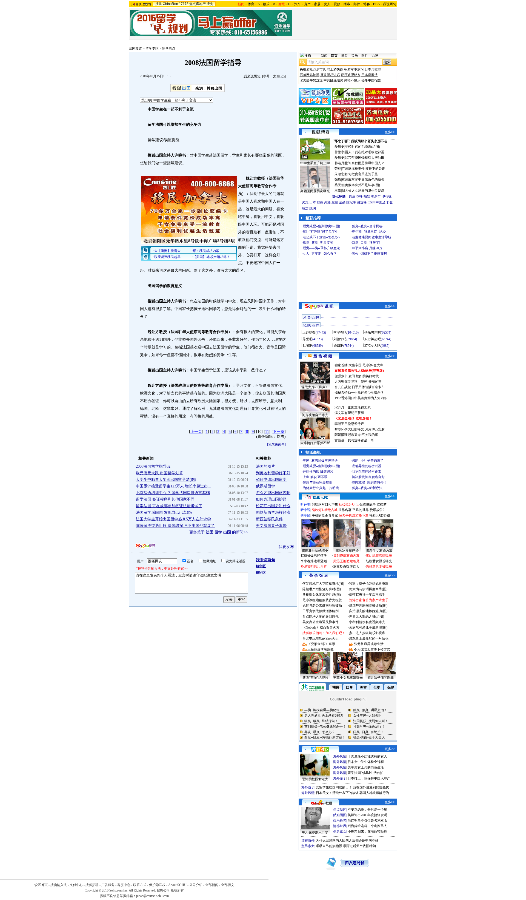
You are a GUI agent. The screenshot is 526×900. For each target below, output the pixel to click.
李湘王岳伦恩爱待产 (349, 424)
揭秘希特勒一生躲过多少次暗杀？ (359, 392)
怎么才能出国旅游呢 (273, 493)
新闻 (324, 56)
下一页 (278, 432)
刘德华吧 (340, 339)
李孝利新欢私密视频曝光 (367, 622)
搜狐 (158, 4)
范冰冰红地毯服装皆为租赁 (322, 600)
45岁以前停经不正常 (366, 471)
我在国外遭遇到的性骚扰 (371, 787)
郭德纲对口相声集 (325, 504)
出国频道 (135, 48)
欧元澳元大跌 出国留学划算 (159, 473)
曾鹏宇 (339, 152)
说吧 (374, 56)
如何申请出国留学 (271, 480)
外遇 (327, 202)
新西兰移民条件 (269, 519)
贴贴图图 (339, 815)
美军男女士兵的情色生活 (366, 767)
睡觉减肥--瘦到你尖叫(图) (321, 226)
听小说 (305, 510)
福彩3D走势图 (379, 515)
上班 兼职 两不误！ (317, 477)
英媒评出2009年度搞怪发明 (367, 815)
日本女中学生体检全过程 (366, 762)
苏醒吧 (307, 339)
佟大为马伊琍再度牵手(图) (368, 589)
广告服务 (108, 885)
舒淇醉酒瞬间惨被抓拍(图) (368, 605)
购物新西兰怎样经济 (273, 512)
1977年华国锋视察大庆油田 (364, 158)
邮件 (356, 4)
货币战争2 (377, 510)
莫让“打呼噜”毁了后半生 (320, 232)
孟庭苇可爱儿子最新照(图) (368, 627)
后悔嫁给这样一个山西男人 (367, 826)
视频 (337, 4)
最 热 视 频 (322, 356)
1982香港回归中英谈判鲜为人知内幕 (361, 398)
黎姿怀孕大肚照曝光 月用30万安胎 (360, 429)
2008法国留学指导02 (153, 466)
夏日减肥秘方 (351, 75)
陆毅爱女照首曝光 (379, 561)
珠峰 (359, 196)
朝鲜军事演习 (354, 69)
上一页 (196, 432)
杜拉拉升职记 (349, 504)
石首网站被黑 (309, 75)
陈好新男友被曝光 (379, 567)
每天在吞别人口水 (315, 832)
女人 (327, 4)
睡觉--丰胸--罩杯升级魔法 (321, 248)
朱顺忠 (339, 174)
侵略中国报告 (371, 80)
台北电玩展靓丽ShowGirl (320, 638)
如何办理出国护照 (271, 499)
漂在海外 (308, 840)
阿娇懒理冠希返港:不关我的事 (356, 435)
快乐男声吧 (372, 332)
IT (289, 4)
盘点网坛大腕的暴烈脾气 (320, 616)
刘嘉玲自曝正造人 (346, 567)
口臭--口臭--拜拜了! (366, 243)
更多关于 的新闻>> (218, 532)
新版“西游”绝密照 (315, 678)
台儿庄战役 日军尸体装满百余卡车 (360, 387)
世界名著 (344, 510)
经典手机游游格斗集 (353, 515)
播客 (347, 4)
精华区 (261, 566)
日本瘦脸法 (369, 75)
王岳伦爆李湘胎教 (320, 649)
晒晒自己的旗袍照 (329, 846)
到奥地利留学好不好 (273, 473)
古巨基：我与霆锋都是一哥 (354, 440)
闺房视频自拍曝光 (315, 415)
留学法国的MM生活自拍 (365, 773)
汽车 (297, 4)
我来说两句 (252, 76)
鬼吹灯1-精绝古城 (325, 510)
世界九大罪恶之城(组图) (366, 616)
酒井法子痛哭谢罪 (380, 678)
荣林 (338, 169)
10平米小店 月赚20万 (367, 248)
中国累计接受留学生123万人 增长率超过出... (173, 486)
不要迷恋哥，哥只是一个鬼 (367, 809)
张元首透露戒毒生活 (369, 644)
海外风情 (339, 756)
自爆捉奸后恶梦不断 (315, 443)
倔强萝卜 (341, 376)
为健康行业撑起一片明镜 (321, 488)
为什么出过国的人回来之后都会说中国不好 (347, 840)
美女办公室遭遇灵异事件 (320, 622)
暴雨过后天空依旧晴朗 (359, 846)
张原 (338, 179)
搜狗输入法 (58, 885)
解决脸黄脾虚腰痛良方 (368, 477)
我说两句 (389, 4)
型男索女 (339, 831)
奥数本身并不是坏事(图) (362, 185)
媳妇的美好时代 (367, 376)
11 (267, 432)
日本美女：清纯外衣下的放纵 (337, 793)
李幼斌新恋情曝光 (379, 556)
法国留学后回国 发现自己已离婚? (164, 512)
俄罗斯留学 (265, 486)
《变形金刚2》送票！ (323, 644)
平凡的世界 (360, 510)
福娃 (367, 196)
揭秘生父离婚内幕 (379, 551)
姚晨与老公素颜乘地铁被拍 (322, 605)
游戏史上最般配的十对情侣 (368, 638)
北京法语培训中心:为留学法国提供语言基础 (173, 493)
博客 (366, 4)
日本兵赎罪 (373, 69)
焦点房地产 (197, 4)
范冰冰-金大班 (372, 365)
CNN (371, 202)
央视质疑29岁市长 (313, 69)
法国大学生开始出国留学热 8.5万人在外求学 (173, 519)
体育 (251, 4)
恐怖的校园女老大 (315, 779)
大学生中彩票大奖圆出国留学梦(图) (166, 480)
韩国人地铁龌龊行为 (374, 793)
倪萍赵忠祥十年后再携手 (367, 595)
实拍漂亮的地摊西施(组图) (368, 611)
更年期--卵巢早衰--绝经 (369, 232)
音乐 (354, 56)
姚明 (312, 208)
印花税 (386, 196)
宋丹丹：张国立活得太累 (353, 407)
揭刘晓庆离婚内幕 (346, 556)
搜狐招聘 (92, 885)
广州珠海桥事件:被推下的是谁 (363, 169)
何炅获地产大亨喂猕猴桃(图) (323, 584)
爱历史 (339, 147)
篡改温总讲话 (330, 75)
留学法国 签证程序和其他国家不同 (165, 499)
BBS (376, 4)
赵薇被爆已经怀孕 (314, 556)
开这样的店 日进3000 (318, 471)
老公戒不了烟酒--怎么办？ (322, 237)
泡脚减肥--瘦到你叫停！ (369, 482)
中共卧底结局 (333, 80)
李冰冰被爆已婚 (347, 551)
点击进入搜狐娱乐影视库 (367, 633)
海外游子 (339, 778)
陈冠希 (351, 202)
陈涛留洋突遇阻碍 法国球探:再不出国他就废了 (175, 526)
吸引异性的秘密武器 (366, 466)
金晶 (342, 202)
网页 (334, 56)
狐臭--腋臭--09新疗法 (367, 488)
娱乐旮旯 (339, 820)
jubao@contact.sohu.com (152, 896)
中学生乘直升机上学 (315, 163)
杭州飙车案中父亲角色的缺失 (363, 179)
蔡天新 (339, 185)
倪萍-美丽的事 (371, 382)
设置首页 (41, 885)
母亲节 (376, 196)
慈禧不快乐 (352, 80)
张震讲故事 (367, 504)
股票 (334, 202)
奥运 (352, 196)
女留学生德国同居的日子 (334, 787)
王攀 (338, 190)
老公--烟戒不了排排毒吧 (369, 253)
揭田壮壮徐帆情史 (315, 551)
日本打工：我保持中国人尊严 (369, 778)
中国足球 (382, 202)
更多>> (390, 132)
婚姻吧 (338, 346)
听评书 (305, 504)
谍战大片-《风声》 (315, 387)
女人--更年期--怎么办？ (320, 253)
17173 (183, 4)
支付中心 (76, 885)
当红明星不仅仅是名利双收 (367, 820)
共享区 (305, 515)
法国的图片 (265, 466)
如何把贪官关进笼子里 (361, 174)
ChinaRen (170, 4)
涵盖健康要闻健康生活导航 (371, 237)
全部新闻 (211, 885)
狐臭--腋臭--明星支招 (318, 243)
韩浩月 (339, 163)
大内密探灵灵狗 (346, 382)
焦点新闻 (339, 809)
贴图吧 (307, 346)
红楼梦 (382, 504)
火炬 (305, 202)
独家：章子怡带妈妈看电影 (368, 584)
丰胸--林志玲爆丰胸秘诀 (320, 460)
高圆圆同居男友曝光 (315, 191)
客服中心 (123, 885)
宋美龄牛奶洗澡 (311, 80)
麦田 (351, 376)
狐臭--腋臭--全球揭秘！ (369, 226)
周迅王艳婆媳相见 (346, 561)
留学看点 (168, 48)
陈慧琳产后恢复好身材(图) (321, 589)
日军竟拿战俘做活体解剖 (320, 611)
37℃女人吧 (372, 346)
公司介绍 (195, 885)
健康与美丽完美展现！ (319, 482)
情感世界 (339, 826)
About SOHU (177, 885)
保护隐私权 (157, 885)
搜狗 (210, 4)
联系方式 (139, 885)
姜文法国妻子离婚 (271, 526)
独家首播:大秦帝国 (348, 365)
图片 (364, 56)
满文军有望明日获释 (349, 413)
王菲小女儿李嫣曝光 (348, 678)
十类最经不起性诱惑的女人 (367, 756)
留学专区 (152, 48)
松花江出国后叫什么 (273, 506)
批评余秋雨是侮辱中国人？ (364, 163)
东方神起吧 (372, 339)
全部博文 (227, 885)
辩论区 (261, 573)
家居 (317, 4)
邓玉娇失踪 (335, 69)
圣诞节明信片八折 (314, 567)
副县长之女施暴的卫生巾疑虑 (363, 190)
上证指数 (309, 332)
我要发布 (286, 547)
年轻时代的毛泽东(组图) (362, 147)
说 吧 (329, 306)
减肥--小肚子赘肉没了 (368, 460)
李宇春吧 (340, 332)
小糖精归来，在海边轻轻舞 (367, 831)
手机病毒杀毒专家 (325, 515)
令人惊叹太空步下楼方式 (372, 649)
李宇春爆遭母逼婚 (314, 561)
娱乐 (266, 4)
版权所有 (177, 890)
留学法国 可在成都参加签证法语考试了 (169, 506)
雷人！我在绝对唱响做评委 (364, 152)
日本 (312, 202)
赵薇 (320, 202)
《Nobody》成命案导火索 (320, 627)
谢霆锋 (362, 202)
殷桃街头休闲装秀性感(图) (321, 595)
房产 (307, 4)
